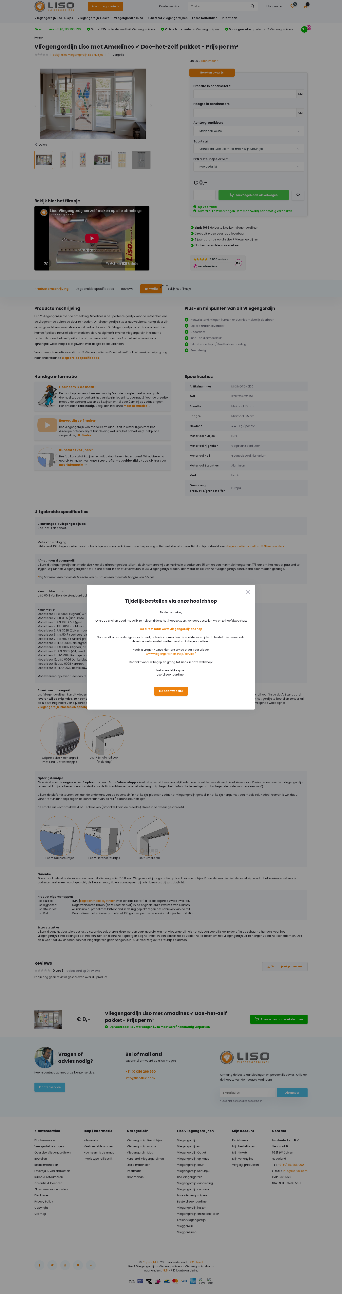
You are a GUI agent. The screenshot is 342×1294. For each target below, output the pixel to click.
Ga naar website (171, 691)
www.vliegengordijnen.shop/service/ (171, 654)
